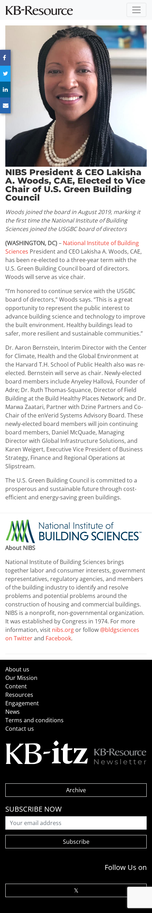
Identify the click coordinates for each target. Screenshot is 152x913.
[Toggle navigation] (136, 10)
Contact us (19, 729)
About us (17, 669)
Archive (76, 790)
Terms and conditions (34, 720)
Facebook (58, 638)
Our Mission (21, 678)
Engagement (22, 703)
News (12, 712)
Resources (19, 695)
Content (16, 686)
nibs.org (63, 630)
